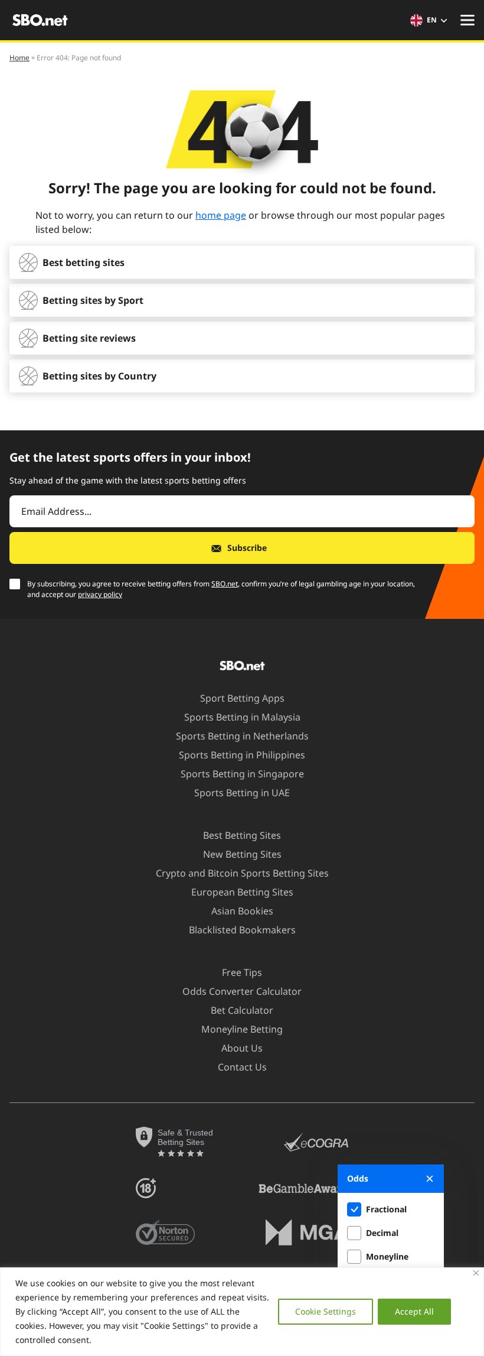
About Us (242, 1048)
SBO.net (224, 584)
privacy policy (100, 594)
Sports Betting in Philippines (242, 754)
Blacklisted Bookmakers (242, 929)
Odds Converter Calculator (242, 991)
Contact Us (242, 1066)
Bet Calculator (242, 1010)
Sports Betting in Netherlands (242, 735)
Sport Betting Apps (242, 698)
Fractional (386, 1209)
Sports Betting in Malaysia (242, 717)
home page (220, 215)
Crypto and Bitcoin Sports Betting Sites (242, 873)
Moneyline (387, 1256)
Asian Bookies (242, 910)
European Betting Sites (242, 891)
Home (19, 58)
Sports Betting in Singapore (242, 773)
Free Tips (242, 972)
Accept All (414, 1311)
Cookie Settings (325, 1311)
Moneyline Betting (242, 1029)
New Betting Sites (242, 854)
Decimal (382, 1232)
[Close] (476, 1273)
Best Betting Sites (242, 835)
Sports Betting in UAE (242, 792)
